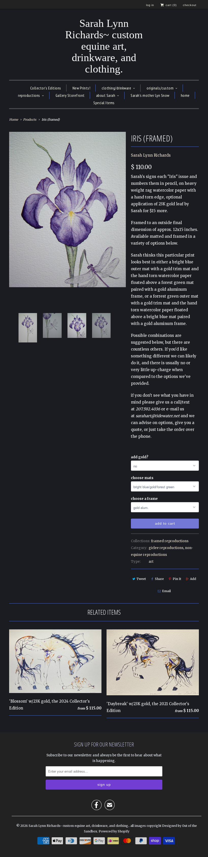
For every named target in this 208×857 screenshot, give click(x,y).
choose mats (142, 478)
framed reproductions (169, 541)
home (185, 95)
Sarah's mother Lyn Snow (150, 95)
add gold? (139, 457)
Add (193, 579)
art (151, 561)
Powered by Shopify (114, 831)
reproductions (29, 95)
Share (159, 579)
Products (29, 119)
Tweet (141, 579)
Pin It (177, 579)
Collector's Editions (45, 87)
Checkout (189, 5)
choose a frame (144, 499)
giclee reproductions (166, 548)
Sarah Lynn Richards (151, 155)
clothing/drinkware (116, 87)
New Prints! (82, 87)
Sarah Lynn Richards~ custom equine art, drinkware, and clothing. (104, 46)
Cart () (171, 5)
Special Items (104, 102)
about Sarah (105, 95)
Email (166, 591)
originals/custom (160, 87)
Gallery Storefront (70, 95)
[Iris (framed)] (67, 209)
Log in (150, 5)
